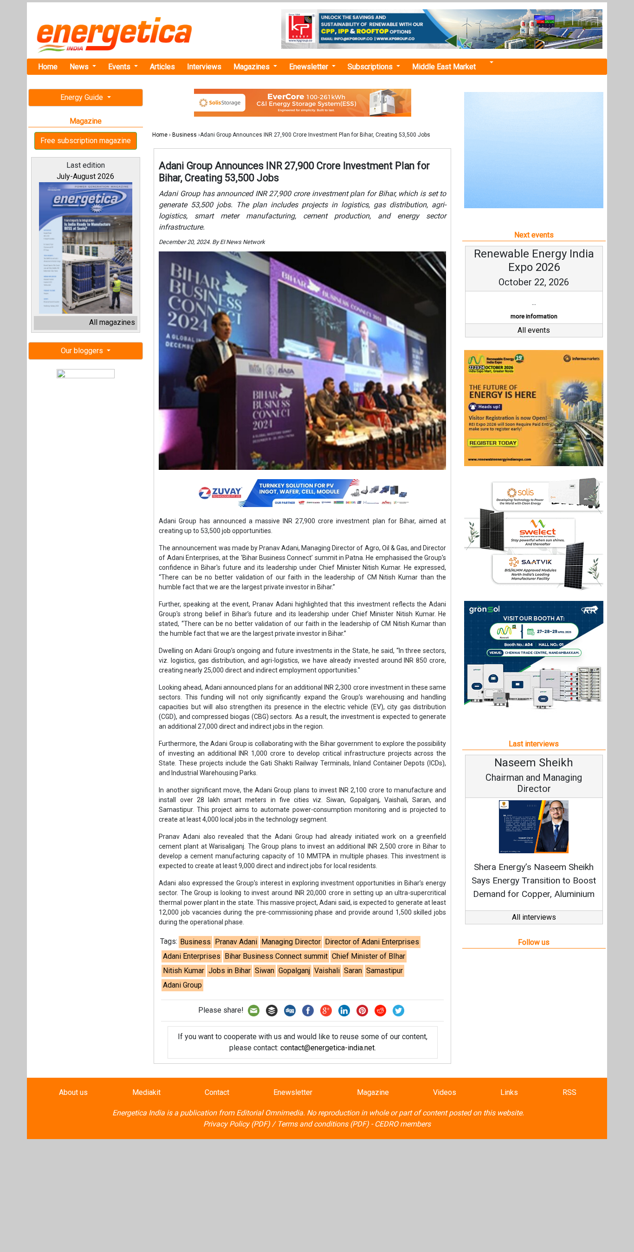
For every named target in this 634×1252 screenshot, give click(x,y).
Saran (353, 970)
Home (48, 66)
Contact (217, 1092)
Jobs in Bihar (229, 970)
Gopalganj (294, 970)
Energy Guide (82, 97)
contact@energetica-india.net (327, 1047)
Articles (162, 66)
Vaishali (327, 970)
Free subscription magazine (85, 140)
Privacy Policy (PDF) (236, 1124)
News (80, 66)
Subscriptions (371, 66)
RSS (569, 1092)
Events (120, 66)
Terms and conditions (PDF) (323, 1124)
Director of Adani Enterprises (372, 941)
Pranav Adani (236, 941)
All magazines (112, 322)
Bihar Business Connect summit (276, 956)
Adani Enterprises (191, 956)
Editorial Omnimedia (269, 1112)
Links (509, 1092)
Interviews (204, 66)
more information (534, 316)
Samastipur (384, 970)
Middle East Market (444, 66)
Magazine (373, 1092)
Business (184, 135)
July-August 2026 (85, 176)
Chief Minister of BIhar (368, 956)
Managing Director (291, 941)
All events (534, 330)
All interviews (534, 917)
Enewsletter (309, 66)
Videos (444, 1092)
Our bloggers (83, 350)
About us (73, 1092)
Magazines (252, 66)
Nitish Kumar (183, 970)
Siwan (264, 970)
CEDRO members (403, 1124)
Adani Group (182, 985)
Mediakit (146, 1092)
